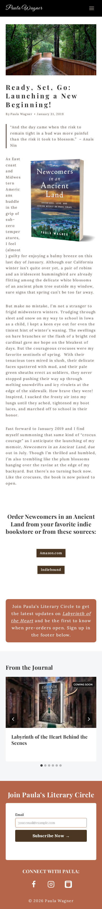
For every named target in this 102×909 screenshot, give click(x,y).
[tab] (41, 765)
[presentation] (51, 702)
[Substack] (68, 884)
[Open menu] (91, 8)
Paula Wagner (21, 114)
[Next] (89, 719)
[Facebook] (34, 884)
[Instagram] (51, 884)
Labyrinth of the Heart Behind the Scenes (49, 739)
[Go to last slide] (13, 719)
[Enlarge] (90, 164)
